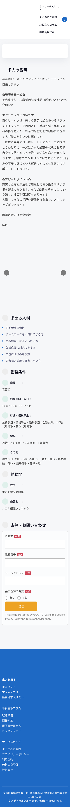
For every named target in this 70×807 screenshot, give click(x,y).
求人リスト (9, 687)
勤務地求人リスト (13, 697)
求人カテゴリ (10, 692)
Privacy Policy (12, 619)
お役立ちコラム (48, 24)
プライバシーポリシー (15, 754)
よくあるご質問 (48, 17)
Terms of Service (35, 619)
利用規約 (7, 759)
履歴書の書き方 (11, 725)
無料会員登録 (46, 32)
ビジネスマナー (11, 731)
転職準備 (7, 715)
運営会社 (7, 769)
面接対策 (7, 720)
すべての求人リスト (49, 8)
